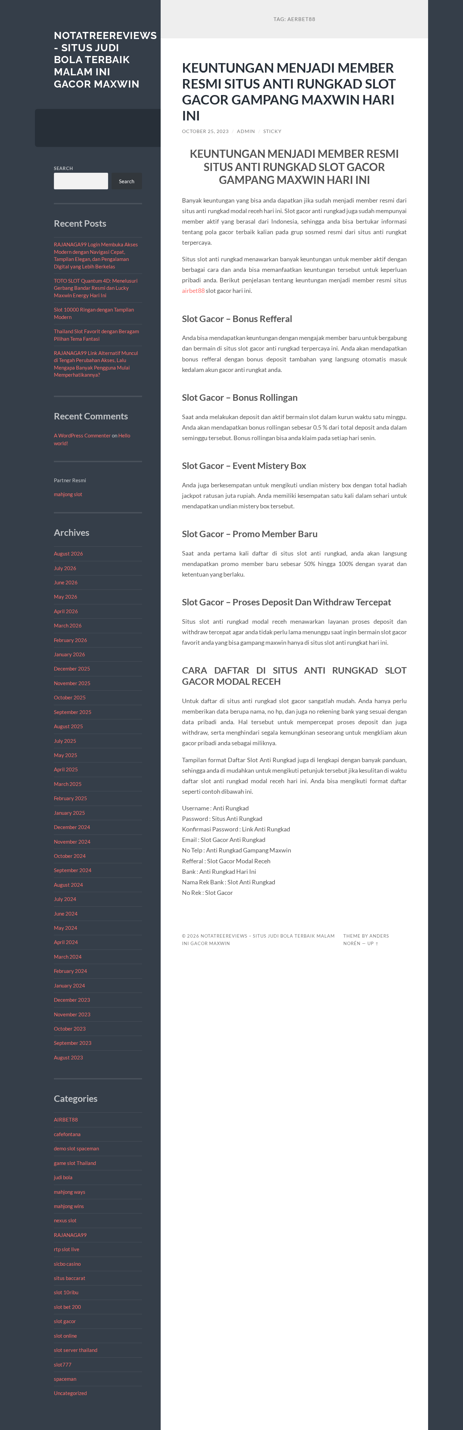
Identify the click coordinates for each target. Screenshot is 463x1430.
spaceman (65, 1379)
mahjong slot (68, 494)
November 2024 (72, 842)
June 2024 (66, 913)
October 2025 (70, 697)
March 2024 (68, 957)
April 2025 (66, 769)
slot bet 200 (67, 1307)
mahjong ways (69, 1192)
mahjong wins (69, 1206)
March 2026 (68, 625)
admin (246, 131)
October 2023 (70, 1029)
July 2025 (65, 741)
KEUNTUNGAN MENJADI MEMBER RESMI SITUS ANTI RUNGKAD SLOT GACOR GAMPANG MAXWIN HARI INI (289, 91)
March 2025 (68, 784)
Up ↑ (373, 943)
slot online (65, 1336)
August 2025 (68, 726)
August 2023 (68, 1057)
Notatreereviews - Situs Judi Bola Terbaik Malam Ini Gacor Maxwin (105, 60)
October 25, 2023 (205, 131)
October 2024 (70, 856)
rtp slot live (66, 1249)
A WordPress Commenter (82, 435)
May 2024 (65, 928)
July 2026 (65, 568)
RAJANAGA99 (70, 1235)
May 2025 (65, 755)
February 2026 (70, 640)
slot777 (63, 1364)
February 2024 (70, 971)
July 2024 (65, 899)
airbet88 (193, 290)
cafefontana (67, 1134)
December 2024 (72, 827)
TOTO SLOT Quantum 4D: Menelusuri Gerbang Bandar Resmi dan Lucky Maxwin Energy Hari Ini (96, 288)
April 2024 (66, 942)
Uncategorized (70, 1393)
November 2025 (72, 683)
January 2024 (69, 985)
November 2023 (72, 1014)
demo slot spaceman (76, 1148)
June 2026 (66, 582)
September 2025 (73, 712)
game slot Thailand (75, 1163)
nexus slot (65, 1220)
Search (63, 168)
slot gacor (65, 1321)
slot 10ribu (66, 1292)
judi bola (63, 1177)
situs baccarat (69, 1278)
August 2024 (68, 885)
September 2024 (73, 870)
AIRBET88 (66, 1119)
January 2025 (69, 813)
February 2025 (70, 798)
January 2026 (69, 654)
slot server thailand (75, 1350)
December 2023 (72, 1000)
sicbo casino (67, 1264)
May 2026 (65, 597)
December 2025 (72, 668)
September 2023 (73, 1043)
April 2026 (66, 611)
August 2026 (68, 553)
